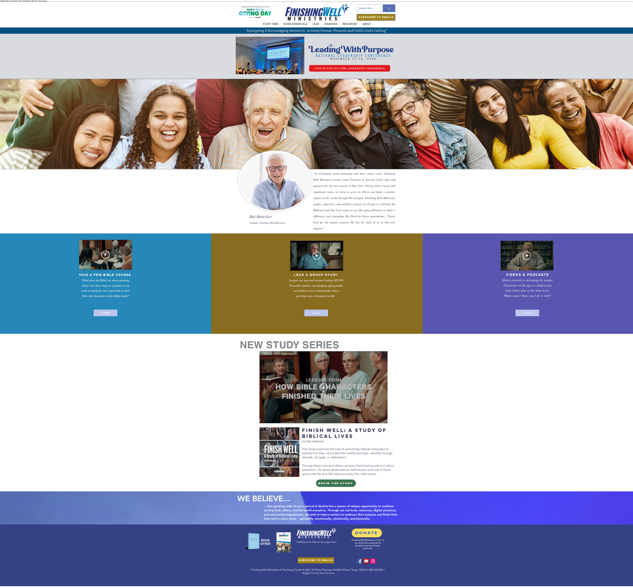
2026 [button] (307, 573)
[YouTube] (366, 561)
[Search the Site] (389, 8)
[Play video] (105, 255)
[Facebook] (359, 561)
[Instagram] (373, 561)
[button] (376, 17)
